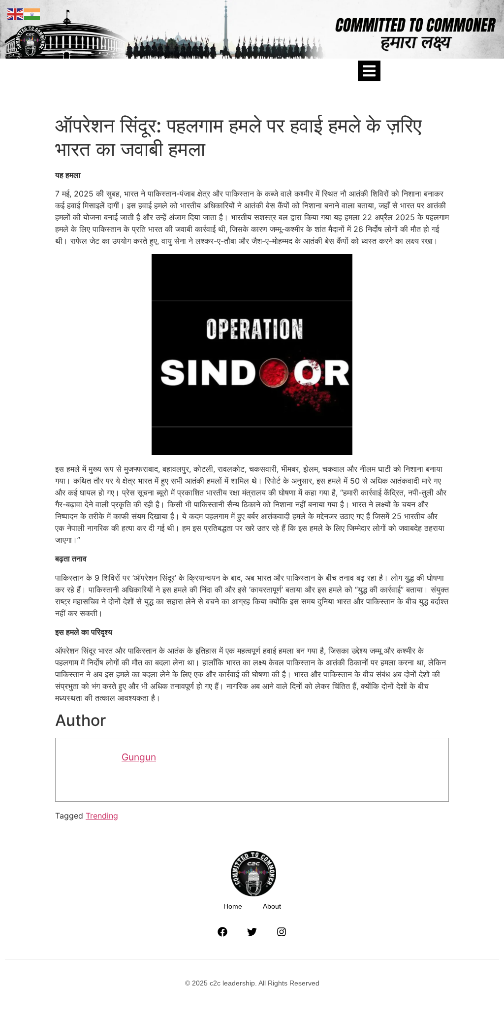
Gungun (139, 757)
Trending (102, 816)
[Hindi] (32, 13)
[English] (15, 13)
